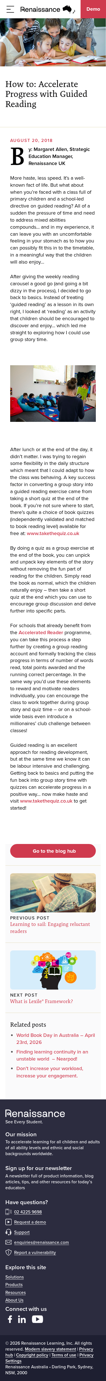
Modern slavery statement (50, 1349)
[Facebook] (10, 1319)
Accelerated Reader (41, 632)
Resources (15, 1292)
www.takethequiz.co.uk (53, 533)
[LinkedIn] (22, 1319)
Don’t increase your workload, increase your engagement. (49, 1072)
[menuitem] (53, 1276)
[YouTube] (37, 1319)
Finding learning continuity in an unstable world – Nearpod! (52, 1055)
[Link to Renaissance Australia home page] (48, 9)
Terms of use (63, 1355)
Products (14, 1284)
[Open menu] (10, 9)
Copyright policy (32, 1355)
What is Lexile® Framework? (41, 1001)
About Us (14, 1299)
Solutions (14, 1276)
